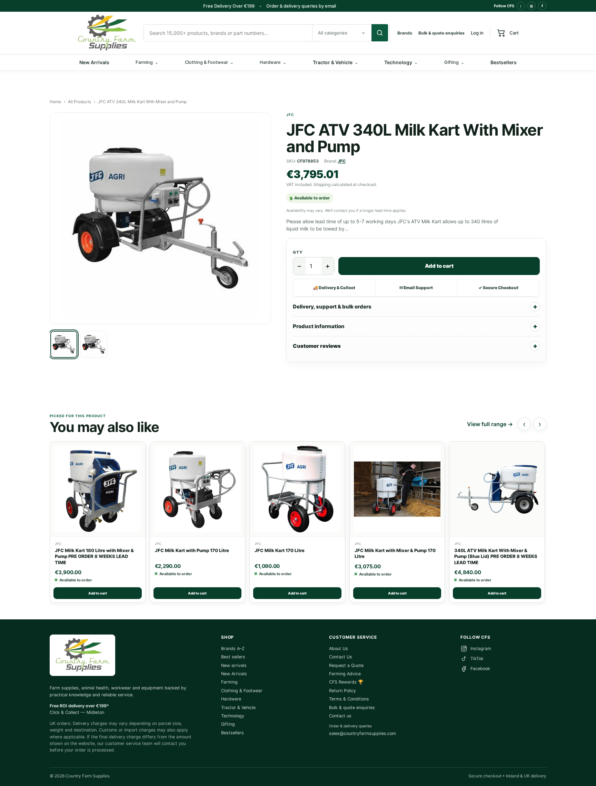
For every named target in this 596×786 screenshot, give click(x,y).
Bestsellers (503, 62)
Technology (401, 62)
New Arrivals (94, 62)
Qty (297, 252)
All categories (332, 33)
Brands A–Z (233, 648)
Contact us (340, 715)
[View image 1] (63, 344)
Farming (229, 682)
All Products (79, 101)
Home (55, 101)
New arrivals (234, 665)
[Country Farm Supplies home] (106, 32)
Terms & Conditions (349, 698)
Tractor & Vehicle (335, 62)
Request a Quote (346, 665)
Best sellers (233, 656)
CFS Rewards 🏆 (346, 682)
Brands (404, 33)
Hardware (231, 698)
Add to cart (439, 266)
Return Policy (342, 690)
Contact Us (340, 656)
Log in (477, 33)
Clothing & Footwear (241, 690)
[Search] (379, 32)
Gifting (228, 724)
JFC (342, 161)
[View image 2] (93, 344)
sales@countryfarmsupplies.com (362, 733)
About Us (338, 648)
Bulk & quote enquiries (441, 33)
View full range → (490, 424)
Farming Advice (345, 673)
